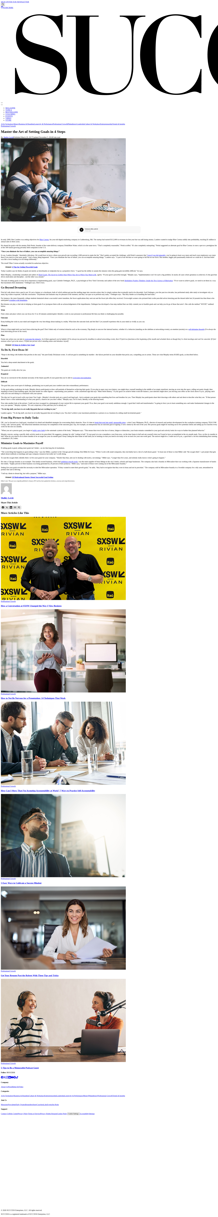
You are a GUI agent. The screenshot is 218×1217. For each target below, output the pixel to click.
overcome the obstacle (33, 339)
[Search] (3, 4)
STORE (8, 120)
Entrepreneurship (106, 124)
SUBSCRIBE (8, 8)
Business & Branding (26, 124)
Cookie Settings (73, 1114)
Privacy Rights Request (48, 1114)
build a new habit (38, 430)
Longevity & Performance (43, 124)
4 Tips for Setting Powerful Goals (25, 267)
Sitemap (92, 1114)
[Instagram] (7, 1078)
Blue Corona (44, 240)
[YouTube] (12, 1078)
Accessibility (84, 1114)
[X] (4, 1078)
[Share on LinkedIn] (11, 507)
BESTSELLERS (11, 112)
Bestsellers (29, 1105)
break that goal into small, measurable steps (110, 422)
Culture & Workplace (92, 124)
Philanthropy (72, 124)
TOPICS (8, 110)
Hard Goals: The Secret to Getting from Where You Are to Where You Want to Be (67, 275)
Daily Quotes (20, 1105)
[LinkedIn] (9, 1078)
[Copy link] (19, 507)
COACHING (10, 114)
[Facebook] (2, 1078)
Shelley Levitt (9, 137)
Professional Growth (60, 124)
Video (21, 1087)
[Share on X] (7, 507)
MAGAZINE (10, 108)
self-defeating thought (196, 329)
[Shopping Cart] (2, 8)
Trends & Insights (118, 124)
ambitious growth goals (69, 462)
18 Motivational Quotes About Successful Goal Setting (32, 477)
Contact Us (5, 1114)
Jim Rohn (55, 1105)
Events (49, 1105)
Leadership (81, 124)
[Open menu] (2, 102)
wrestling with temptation (18, 300)
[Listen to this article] (81, 230)
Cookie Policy (62, 1114)
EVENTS (9, 116)
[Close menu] (2, 104)
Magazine (4, 1105)
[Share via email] (15, 507)
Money (16, 124)
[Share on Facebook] (3, 507)
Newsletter (12, 1105)
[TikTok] (17, 1078)
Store (35, 1105)
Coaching (40, 1105)
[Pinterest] (14, 1078)
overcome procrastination (82, 378)
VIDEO (8, 118)
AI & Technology (7, 124)
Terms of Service (34, 1114)
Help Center (13, 1114)
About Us (4, 1087)
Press (10, 1087)
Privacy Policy (23, 1114)
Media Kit (15, 1087)
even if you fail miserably (156, 255)
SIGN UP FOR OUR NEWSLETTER (15, 2)
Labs (45, 1105)
